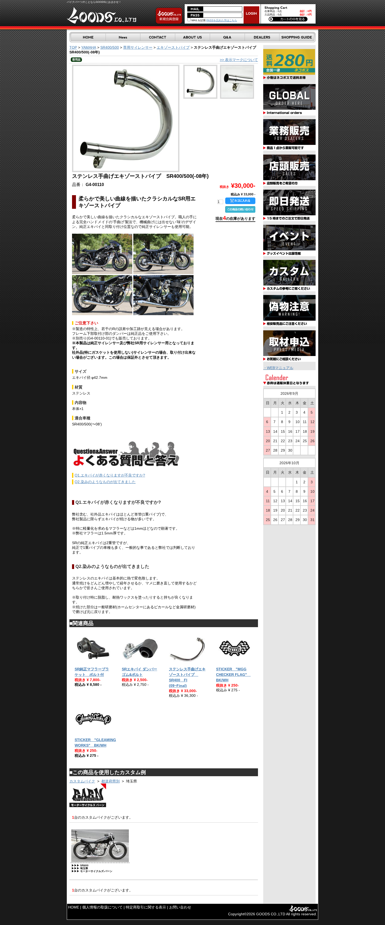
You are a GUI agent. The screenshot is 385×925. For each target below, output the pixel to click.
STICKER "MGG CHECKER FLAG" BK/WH (233, 674)
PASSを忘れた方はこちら (221, 20)
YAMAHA (88, 47)
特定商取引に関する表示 (146, 907)
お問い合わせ (180, 907)
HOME (73, 907)
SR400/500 (109, 47)
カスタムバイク (82, 781)
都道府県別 (110, 781)
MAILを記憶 (198, 20)
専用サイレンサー (137, 47)
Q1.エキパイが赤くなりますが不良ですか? (110, 475)
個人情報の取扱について (102, 907)
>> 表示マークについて (239, 60)
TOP (73, 47)
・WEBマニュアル (278, 368)
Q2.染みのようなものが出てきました (105, 482)
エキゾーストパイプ (173, 47)
